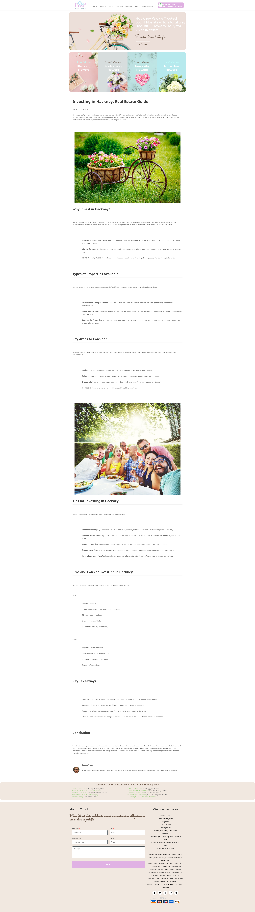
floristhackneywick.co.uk (165, 848)
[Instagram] (165, 893)
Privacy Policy (170, 872)
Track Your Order (162, 878)
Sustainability (166, 875)
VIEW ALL (143, 44)
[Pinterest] (176, 893)
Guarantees (128, 6)
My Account (174, 878)
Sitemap (174, 881)
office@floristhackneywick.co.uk (168, 842)
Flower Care (119, 6)
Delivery (111, 6)
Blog (168, 881)
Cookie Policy (154, 866)
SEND (108, 864)
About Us (94, 6)
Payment (136, 6)
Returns (162, 881)
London (86, 115)
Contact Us (103, 6)
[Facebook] (154, 893)
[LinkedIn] (171, 893)
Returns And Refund (147, 6)
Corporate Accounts (167, 866)
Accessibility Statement (164, 863)
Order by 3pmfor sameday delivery (172, 5)
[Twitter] (160, 893)
